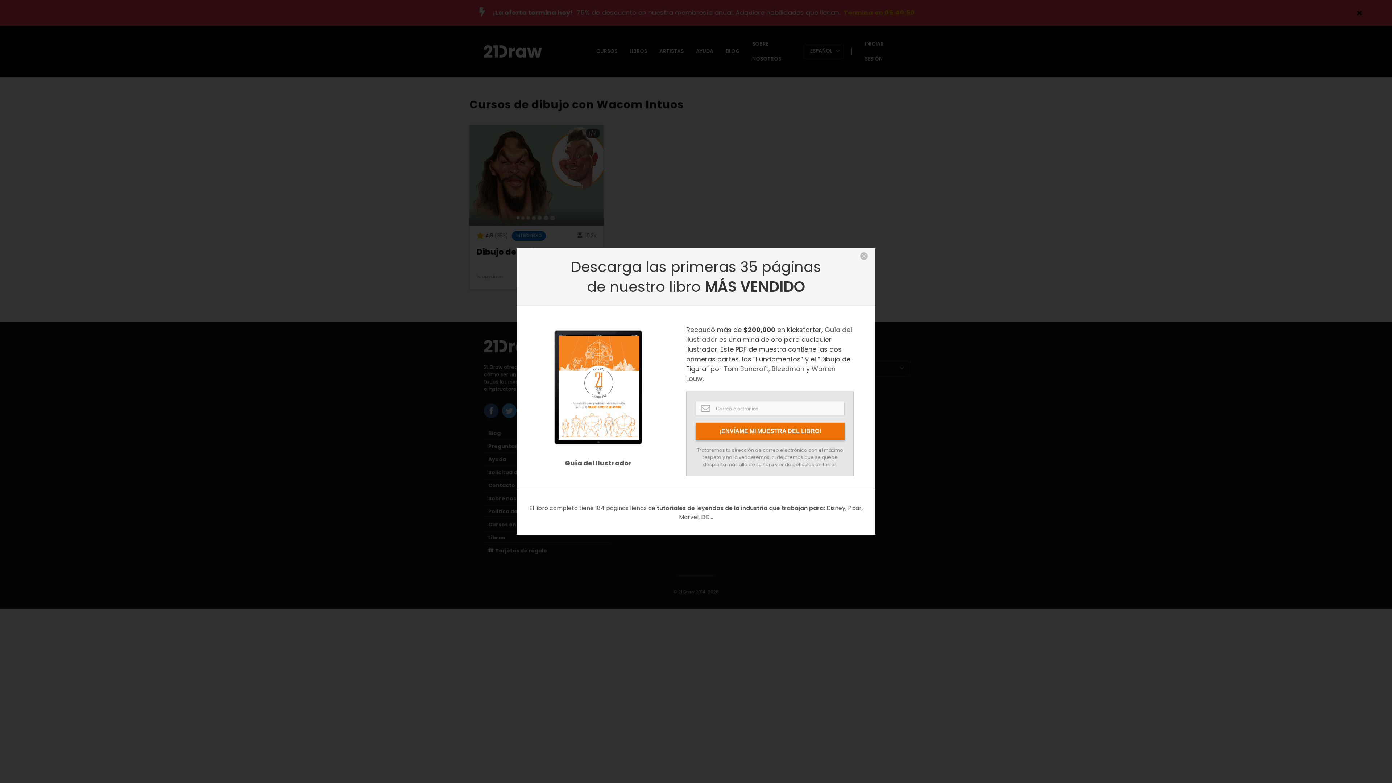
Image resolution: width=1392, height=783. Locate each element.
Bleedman (788, 368)
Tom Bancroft (746, 368)
